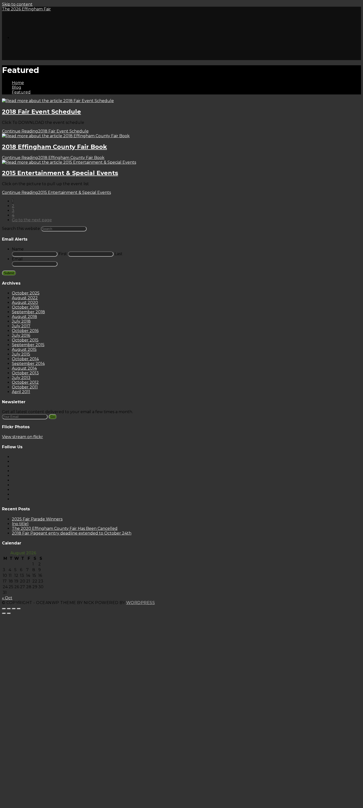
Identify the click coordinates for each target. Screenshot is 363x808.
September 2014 (28, 363)
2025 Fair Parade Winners (37, 519)
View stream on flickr (22, 436)
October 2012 (25, 382)
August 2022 (25, 297)
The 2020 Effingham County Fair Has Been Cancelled (65, 528)
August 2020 (25, 302)
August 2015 (24, 349)
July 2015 (21, 354)
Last (118, 253)
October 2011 (25, 387)
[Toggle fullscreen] (14, 608)
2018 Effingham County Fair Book (54, 146)
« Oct (7, 598)
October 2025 (26, 293)
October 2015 (25, 340)
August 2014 (24, 368)
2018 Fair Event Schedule (41, 111)
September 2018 (28, 312)
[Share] (9, 608)
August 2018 (24, 316)
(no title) (20, 523)
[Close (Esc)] (4, 608)
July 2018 (21, 321)
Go (53, 417)
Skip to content (17, 4)
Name (18, 249)
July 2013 (21, 377)
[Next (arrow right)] (9, 613)
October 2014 (25, 359)
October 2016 (25, 330)
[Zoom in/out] (19, 608)
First (63, 253)
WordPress (140, 602)
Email (17, 259)
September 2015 (28, 344)
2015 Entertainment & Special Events (60, 173)
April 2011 (21, 391)
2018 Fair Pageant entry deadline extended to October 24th (71, 533)
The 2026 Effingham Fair (26, 9)
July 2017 (21, 326)
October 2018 (25, 307)
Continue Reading (45, 131)
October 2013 (25, 373)
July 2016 (21, 335)
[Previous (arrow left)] (4, 613)
